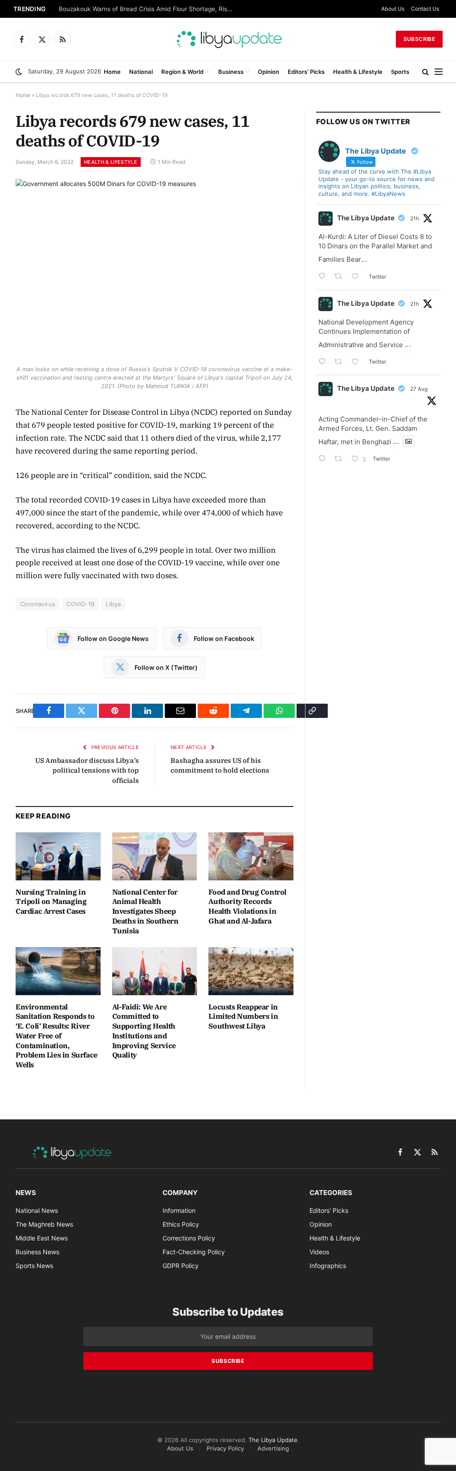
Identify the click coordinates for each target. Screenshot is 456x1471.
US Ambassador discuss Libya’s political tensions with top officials (87, 770)
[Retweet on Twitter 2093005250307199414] (341, 460)
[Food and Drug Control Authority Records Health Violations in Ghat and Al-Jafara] (250, 856)
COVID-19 (80, 604)
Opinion (268, 71)
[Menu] (439, 72)
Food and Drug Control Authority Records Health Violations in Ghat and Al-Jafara (247, 906)
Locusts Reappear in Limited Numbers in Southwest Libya (243, 1016)
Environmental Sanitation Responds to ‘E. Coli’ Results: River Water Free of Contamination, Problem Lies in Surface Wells (57, 1036)
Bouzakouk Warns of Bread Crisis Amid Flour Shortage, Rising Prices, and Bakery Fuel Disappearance (148, 8)
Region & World (182, 71)
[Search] (425, 72)
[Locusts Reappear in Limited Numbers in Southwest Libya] (250, 971)
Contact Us (425, 8)
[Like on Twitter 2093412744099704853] (357, 277)
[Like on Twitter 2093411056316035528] (357, 363)
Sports (400, 71)
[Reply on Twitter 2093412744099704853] (324, 277)
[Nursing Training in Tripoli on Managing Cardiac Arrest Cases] (58, 856)
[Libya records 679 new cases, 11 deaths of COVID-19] (154, 270)
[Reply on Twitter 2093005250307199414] (324, 460)
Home (112, 71)
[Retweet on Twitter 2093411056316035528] (341, 363)
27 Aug (419, 388)
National (141, 71)
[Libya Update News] (228, 39)
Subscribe (419, 39)
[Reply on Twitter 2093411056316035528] (324, 363)
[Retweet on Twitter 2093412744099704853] (341, 277)
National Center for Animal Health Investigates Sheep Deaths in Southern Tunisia (145, 911)
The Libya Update (366, 218)
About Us (392, 8)
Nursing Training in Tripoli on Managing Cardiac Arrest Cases (51, 901)
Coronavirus (37, 604)
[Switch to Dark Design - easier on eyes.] (18, 71)
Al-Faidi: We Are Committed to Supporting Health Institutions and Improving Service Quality (144, 1031)
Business (231, 71)
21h (414, 218)
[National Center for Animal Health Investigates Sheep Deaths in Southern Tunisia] (154, 856)
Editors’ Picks (306, 71)
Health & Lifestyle (358, 71)
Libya (113, 604)
